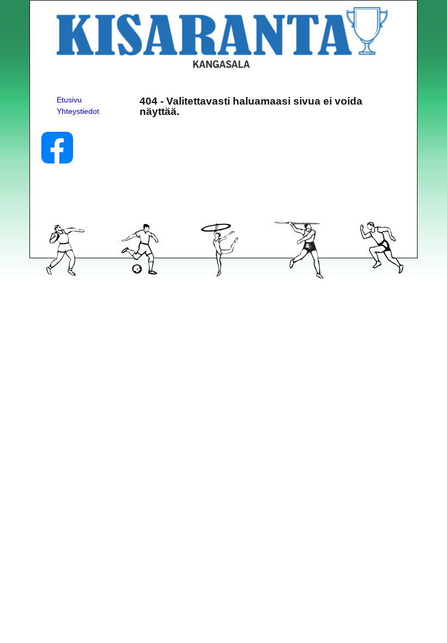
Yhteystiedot (78, 111)
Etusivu (69, 99)
